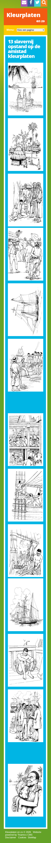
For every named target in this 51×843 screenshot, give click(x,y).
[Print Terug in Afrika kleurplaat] (25, 790)
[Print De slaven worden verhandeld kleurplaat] (25, 254)
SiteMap (32, 837)
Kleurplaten (26, 17)
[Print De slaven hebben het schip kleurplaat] (25, 550)
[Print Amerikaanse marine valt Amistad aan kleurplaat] (25, 604)
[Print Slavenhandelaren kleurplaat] (25, 200)
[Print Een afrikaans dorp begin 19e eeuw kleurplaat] (25, 144)
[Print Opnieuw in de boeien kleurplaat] (25, 660)
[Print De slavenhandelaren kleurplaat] (25, 365)
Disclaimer (10, 837)
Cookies (22, 837)
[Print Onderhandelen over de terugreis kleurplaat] (25, 715)
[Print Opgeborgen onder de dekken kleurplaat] (25, 439)
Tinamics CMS (25, 835)
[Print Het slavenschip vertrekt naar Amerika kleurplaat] (25, 89)
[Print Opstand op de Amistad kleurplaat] (25, 495)
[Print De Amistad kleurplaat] (25, 309)
